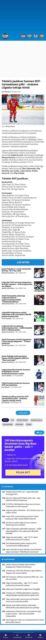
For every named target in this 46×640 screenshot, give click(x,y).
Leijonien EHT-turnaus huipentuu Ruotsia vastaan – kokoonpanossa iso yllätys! (17, 284)
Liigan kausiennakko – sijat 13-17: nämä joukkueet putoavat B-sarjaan (22, 538)
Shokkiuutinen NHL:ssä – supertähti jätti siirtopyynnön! (22, 493)
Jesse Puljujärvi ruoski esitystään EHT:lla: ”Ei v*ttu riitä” (16, 270)
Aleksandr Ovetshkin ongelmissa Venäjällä (23, 589)
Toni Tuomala (6, 318)
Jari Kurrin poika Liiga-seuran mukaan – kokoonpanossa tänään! (22, 523)
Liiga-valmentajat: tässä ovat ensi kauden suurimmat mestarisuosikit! (22, 600)
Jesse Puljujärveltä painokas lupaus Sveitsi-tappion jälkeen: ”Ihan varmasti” (15, 358)
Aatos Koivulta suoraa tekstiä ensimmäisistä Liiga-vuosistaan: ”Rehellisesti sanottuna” (23, 550)
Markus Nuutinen (8, 273)
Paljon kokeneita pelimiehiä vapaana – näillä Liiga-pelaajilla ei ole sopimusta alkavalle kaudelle (23, 531)
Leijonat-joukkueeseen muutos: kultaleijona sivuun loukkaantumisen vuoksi (16, 371)
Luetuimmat (9, 559)
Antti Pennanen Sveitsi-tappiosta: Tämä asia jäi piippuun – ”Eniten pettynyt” (17, 341)
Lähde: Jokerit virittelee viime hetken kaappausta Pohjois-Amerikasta (20, 565)
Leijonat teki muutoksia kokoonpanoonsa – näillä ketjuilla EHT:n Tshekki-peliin (17, 328)
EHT (12, 420)
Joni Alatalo (6, 92)
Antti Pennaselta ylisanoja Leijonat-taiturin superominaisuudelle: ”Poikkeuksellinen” (13, 299)
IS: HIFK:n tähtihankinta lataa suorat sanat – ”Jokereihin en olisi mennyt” (23, 505)
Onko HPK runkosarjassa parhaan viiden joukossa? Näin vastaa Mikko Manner (22, 517)
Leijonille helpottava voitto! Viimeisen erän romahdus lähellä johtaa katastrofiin (16, 314)
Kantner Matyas (22, 420)
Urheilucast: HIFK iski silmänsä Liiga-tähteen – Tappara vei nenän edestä (24, 572)
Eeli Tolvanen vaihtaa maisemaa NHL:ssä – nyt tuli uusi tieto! (24, 578)
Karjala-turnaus (36, 420)
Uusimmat (8, 486)
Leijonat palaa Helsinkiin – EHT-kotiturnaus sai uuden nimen (24, 511)
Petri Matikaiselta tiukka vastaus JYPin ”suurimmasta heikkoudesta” (21, 544)
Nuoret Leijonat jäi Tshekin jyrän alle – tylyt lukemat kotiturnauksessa (23, 499)
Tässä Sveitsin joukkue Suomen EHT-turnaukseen (16, 384)
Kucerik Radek (7, 424)
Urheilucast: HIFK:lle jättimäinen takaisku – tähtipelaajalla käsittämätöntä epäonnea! (23, 594)
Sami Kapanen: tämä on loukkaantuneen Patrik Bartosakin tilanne (25, 621)
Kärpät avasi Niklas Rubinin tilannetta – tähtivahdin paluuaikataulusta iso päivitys (22, 606)
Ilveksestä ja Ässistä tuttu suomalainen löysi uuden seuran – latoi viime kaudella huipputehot (23, 613)
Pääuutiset (19, 424)
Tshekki (28, 424)
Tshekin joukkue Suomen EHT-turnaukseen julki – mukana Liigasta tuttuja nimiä (15, 398)
